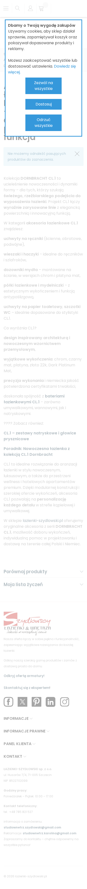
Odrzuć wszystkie (44, 122)
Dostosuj (44, 104)
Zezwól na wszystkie (43, 85)
